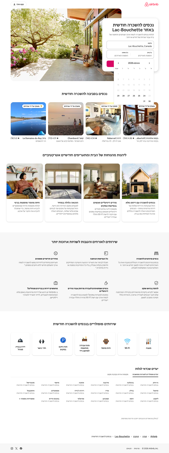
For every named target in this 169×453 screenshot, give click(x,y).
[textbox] (142, 55)
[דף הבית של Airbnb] (151, 4)
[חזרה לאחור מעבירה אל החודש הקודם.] (149, 63)
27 (129, 96)
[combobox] (130, 46)
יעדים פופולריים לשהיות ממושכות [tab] (145, 374)
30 (149, 101)
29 (118, 96)
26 (134, 96)
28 (123, 96)
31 (144, 101)
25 (139, 96)
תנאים (129, 448)
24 (144, 96)
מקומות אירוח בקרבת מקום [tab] (117, 374)
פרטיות (136, 448)
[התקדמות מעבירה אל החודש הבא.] (118, 63)
